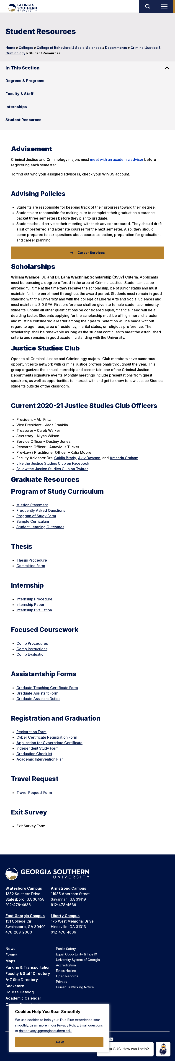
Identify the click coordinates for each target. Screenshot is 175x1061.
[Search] (147, 6)
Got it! (59, 1042)
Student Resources (23, 119)
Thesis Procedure (31, 560)
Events (11, 954)
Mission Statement (32, 505)
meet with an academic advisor (116, 159)
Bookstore (14, 986)
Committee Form (30, 565)
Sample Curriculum (32, 521)
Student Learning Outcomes (40, 527)
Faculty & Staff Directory (27, 973)
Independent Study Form (37, 748)
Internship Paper (30, 604)
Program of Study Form (36, 516)
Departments (116, 48)
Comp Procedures (32, 643)
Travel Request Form (34, 792)
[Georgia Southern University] (22, 7)
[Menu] (165, 6)
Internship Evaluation (34, 610)
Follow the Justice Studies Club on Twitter (52, 469)
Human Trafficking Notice (75, 987)
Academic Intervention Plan (40, 759)
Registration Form (31, 731)
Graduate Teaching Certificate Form (47, 687)
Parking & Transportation (28, 967)
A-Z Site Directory (21, 979)
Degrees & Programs (24, 80)
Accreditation (66, 965)
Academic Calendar (23, 998)
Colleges (26, 48)
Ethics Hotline (66, 971)
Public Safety (66, 949)
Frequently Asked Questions (40, 510)
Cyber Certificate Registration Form (46, 737)
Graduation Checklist (34, 753)
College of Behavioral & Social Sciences (69, 48)
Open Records (67, 976)
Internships (16, 106)
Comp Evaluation (31, 654)
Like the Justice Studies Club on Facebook (52, 463)
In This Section (22, 68)
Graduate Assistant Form (37, 693)
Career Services (91, 253)
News (10, 948)
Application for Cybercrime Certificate (49, 742)
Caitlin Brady (65, 458)
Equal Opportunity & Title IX (76, 954)
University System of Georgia (78, 960)
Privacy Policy (67, 1025)
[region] (59, 1028)
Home (10, 48)
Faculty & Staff (19, 93)
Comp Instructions (31, 649)
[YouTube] (111, 1039)
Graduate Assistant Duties (38, 698)
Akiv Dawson (89, 458)
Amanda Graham (124, 458)
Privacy (61, 982)
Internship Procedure (34, 599)
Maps (10, 961)
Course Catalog (19, 992)
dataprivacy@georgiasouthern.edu (45, 1031)
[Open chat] (163, 1049)
